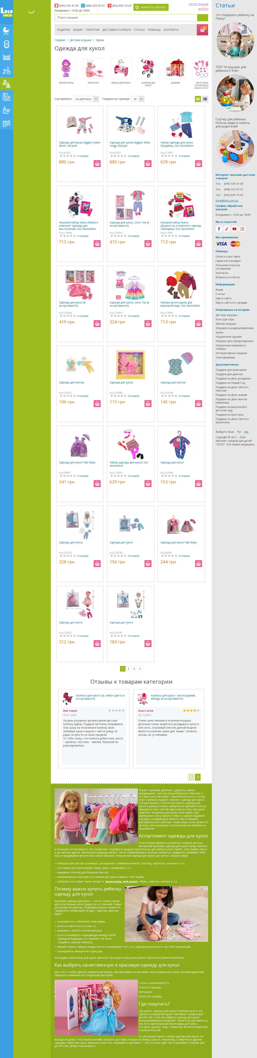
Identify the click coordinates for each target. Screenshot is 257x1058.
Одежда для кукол (121, 382)
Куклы (219, 332)
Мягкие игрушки (226, 323)
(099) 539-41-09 (68, 5)
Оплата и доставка (228, 256)
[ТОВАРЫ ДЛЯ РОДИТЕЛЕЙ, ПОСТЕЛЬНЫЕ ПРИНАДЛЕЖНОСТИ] (6, 123)
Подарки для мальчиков (231, 370)
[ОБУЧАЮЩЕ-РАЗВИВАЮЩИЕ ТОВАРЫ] (6, 97)
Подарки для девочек (229, 374)
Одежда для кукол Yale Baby (77, 462)
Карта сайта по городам (231, 302)
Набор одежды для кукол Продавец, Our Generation (176, 144)
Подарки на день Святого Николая (232, 388)
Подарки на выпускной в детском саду (231, 408)
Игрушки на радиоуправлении (235, 328)
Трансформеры (225, 357)
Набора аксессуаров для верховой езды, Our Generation (180, 304)
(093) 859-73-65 (122, 5)
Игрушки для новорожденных (234, 341)
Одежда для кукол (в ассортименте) (72, 304)
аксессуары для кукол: (121, 881)
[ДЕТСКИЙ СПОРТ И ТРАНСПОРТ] (6, 70)
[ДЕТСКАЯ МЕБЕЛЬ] (6, 57)
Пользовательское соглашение (228, 267)
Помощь (154, 29)
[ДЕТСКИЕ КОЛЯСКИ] (6, 31)
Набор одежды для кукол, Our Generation (129, 464)
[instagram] (242, 228)
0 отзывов (82, 156)
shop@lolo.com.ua (227, 200)
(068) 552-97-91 (95, 5)
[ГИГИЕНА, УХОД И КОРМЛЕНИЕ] (6, 110)
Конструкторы (225, 319)
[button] (198, 777)
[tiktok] (226, 228)
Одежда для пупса (70, 542)
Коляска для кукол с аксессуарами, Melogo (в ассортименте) (173, 697)
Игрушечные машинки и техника (231, 347)
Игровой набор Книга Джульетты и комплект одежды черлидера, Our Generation (180, 225)
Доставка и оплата (116, 29)
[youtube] (234, 228)
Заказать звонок (153, 7)
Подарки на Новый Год (230, 383)
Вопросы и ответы (228, 277)
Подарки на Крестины (229, 414)
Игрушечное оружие (229, 336)
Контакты (171, 29)
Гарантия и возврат (228, 261)
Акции (78, 29)
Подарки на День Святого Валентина (232, 420)
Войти (203, 9)
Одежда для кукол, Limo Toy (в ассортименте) (129, 224)
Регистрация (198, 4)
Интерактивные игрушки (231, 353)
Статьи (139, 29)
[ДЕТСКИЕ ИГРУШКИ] (6, 83)
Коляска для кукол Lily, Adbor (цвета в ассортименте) (100, 697)
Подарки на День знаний (231, 395)
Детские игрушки (80, 40)
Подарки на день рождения (233, 378)
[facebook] (219, 228)
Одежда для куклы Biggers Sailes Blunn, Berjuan (79, 144)
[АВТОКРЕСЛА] (6, 44)
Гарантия (92, 29)
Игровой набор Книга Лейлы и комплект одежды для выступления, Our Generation (78, 225)
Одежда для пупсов (71, 382)
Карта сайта (223, 298)
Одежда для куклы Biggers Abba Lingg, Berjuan (130, 144)
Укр (246, 431)
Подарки (63, 29)
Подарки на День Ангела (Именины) (231, 401)
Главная (60, 40)
